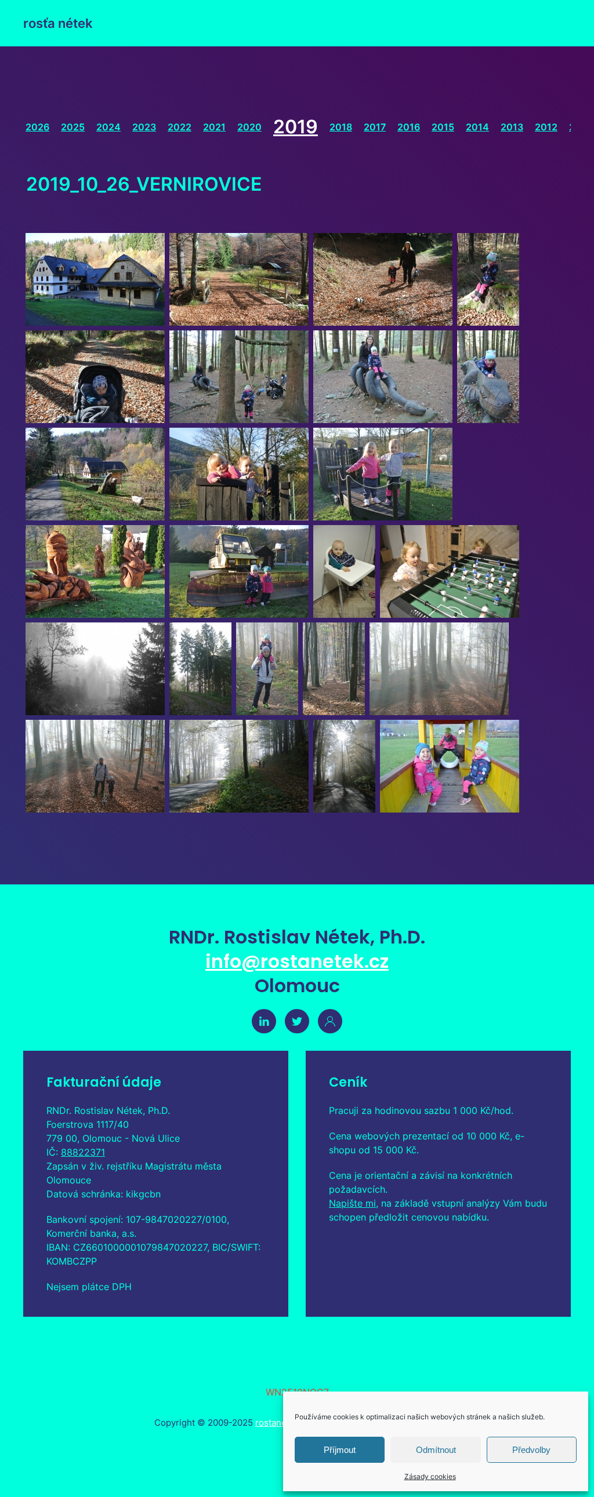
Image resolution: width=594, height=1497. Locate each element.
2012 (546, 127)
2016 (408, 127)
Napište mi (352, 1203)
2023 (144, 127)
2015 (443, 127)
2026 (37, 127)
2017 (375, 127)
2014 (477, 127)
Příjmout (340, 1450)
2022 (179, 127)
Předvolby (531, 1450)
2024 (108, 127)
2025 (73, 127)
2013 (512, 127)
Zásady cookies (430, 1476)
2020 (249, 127)
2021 (214, 127)
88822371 (83, 1152)
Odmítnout (436, 1450)
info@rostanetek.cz (297, 961)
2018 (340, 127)
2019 (295, 126)
